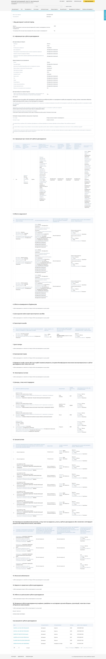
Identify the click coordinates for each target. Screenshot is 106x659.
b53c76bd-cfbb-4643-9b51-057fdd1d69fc (21, 631)
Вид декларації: (15, 9)
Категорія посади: (44, 9)
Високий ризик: (63, 9)
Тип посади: (36, 9)
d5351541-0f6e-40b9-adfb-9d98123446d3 (21, 643)
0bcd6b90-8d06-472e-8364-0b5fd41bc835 (21, 640)
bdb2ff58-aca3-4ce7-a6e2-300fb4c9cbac (21, 637)
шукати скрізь (68, 6)
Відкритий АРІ (69, 1)
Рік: (21, 9)
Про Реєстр (62, 1)
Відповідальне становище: (74, 9)
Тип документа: (28, 9)
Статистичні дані (77, 1)
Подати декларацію (89, 1)
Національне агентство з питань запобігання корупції (84, 656)
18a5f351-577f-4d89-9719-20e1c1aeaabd (20, 634)
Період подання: (54, 9)
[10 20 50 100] (16, 648)
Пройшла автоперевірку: (87, 9)
